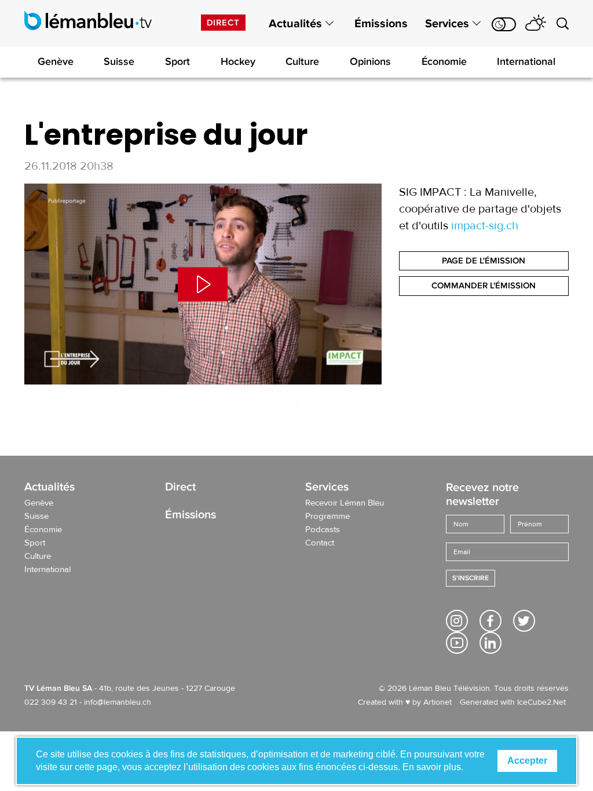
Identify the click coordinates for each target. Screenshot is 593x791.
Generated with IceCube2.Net (513, 702)
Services (447, 24)
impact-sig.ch (484, 225)
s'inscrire (470, 578)
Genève (56, 61)
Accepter (527, 761)
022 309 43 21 (50, 702)
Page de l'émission (483, 260)
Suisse (119, 61)
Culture (302, 61)
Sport (177, 61)
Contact (319, 543)
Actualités (295, 24)
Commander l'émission (483, 285)
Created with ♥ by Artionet (405, 702)
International (526, 61)
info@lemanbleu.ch (117, 702)
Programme (327, 516)
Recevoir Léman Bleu (344, 503)
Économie (444, 61)
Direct (223, 22)
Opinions (370, 61)
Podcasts (322, 530)
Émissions (381, 24)
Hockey (238, 61)
